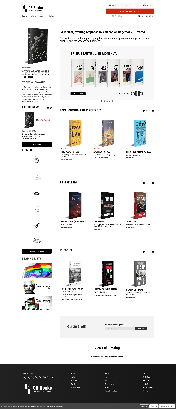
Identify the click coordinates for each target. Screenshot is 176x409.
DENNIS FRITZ (130, 297)
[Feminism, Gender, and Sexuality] (36, 193)
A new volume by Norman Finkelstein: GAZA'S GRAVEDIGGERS (33, 136)
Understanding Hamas (105, 289)
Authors (33, 16)
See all (148, 110)
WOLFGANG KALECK (67, 159)
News (106, 377)
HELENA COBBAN (99, 295)
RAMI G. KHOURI (112, 295)
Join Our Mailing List (129, 11)
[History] (36, 209)
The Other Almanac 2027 (138, 152)
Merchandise (75, 387)
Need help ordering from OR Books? (107, 356)
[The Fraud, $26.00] (107, 205)
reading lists (32, 258)
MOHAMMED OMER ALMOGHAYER (72, 299)
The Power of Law (70, 152)
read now (37, 144)
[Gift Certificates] (126, 5)
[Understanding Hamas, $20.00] (107, 274)
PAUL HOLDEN (98, 229)
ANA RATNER (130, 157)
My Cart (145, 384)
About (41, 16)
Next (51, 108)
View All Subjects (37, 251)
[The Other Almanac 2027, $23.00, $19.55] (139, 133)
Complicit (131, 221)
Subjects (28, 150)
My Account (146, 380)
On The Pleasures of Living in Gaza (72, 290)
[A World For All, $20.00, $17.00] (107, 133)
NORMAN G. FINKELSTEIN (33, 82)
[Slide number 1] (107, 73)
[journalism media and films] (36, 240)
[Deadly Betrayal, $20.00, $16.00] (139, 274)
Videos (107, 387)
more (37, 102)
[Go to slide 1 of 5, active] (101, 101)
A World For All (102, 152)
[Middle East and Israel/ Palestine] (36, 225)
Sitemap (145, 391)
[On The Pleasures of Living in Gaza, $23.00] (75, 274)
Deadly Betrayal (134, 290)
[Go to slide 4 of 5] (110, 101)
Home (107, 373)
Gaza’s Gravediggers (35, 71)
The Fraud (99, 221)
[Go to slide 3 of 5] (107, 101)
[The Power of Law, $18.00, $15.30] (74, 133)
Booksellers (50, 16)
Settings (144, 406)
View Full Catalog (107, 348)
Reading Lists (109, 384)
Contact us (146, 377)
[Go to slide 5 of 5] (113, 101)
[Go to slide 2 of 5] (104, 101)
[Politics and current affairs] (36, 176)
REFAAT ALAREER (66, 227)
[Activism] (36, 159)
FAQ (144, 373)
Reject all (154, 406)
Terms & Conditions (111, 391)
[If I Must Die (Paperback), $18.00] (74, 205)
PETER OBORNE (130, 227)
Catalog (24, 16)
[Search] (136, 5)
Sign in (113, 5)
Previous (48, 108)
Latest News (31, 107)
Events (107, 380)
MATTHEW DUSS (104, 158)
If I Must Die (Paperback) (74, 221)
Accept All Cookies (167, 406)
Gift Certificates (148, 387)
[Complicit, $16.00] (139, 205)
